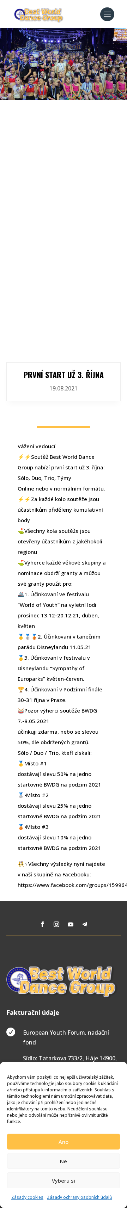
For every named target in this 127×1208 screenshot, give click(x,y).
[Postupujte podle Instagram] (56, 924)
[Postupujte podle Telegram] (84, 924)
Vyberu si (63, 1180)
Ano (63, 1141)
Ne (63, 1161)
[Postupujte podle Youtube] (70, 924)
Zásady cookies (27, 1197)
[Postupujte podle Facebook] (42, 924)
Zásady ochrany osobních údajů (79, 1197)
